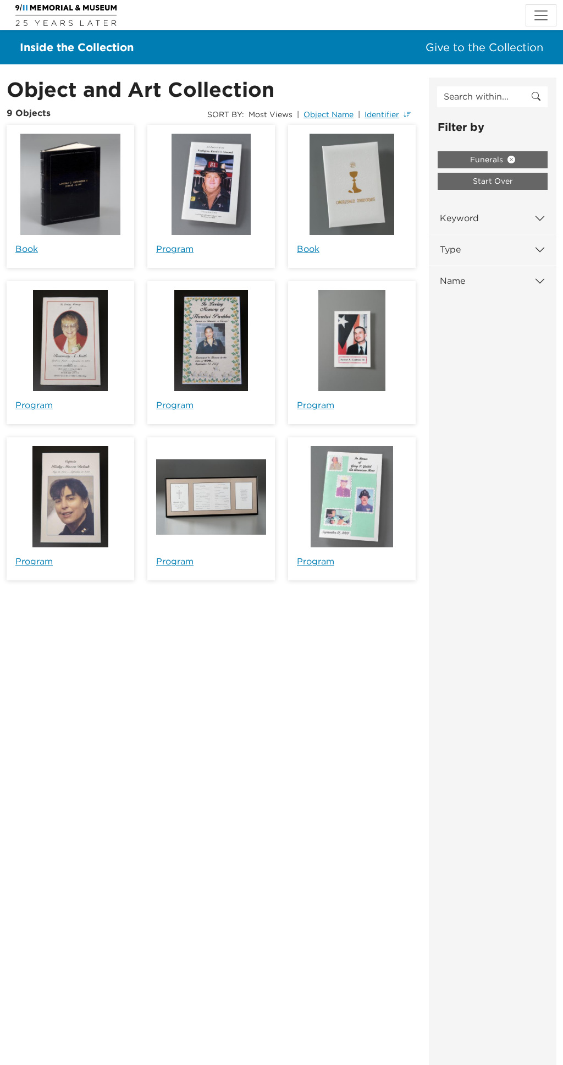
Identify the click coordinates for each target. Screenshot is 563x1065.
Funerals (487, 159)
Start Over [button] (493, 181)
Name (452, 281)
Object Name (328, 114)
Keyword (459, 218)
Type (450, 249)
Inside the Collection (77, 47)
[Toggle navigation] (541, 15)
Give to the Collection (484, 47)
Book (26, 249)
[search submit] (536, 96)
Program (175, 249)
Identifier (382, 114)
